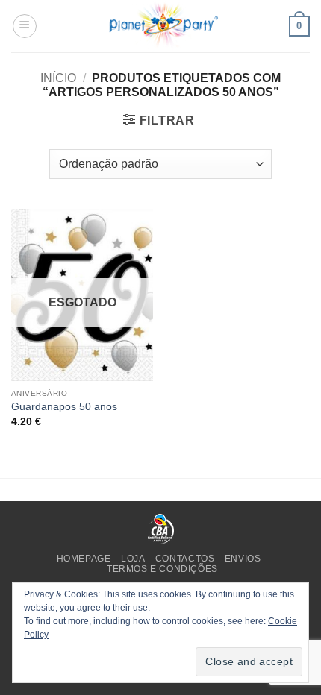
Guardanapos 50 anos (64, 406)
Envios (243, 558)
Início (58, 78)
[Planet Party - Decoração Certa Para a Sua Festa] (163, 26)
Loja (133, 558)
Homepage (84, 558)
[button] (25, 26)
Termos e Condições (162, 569)
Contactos (185, 558)
